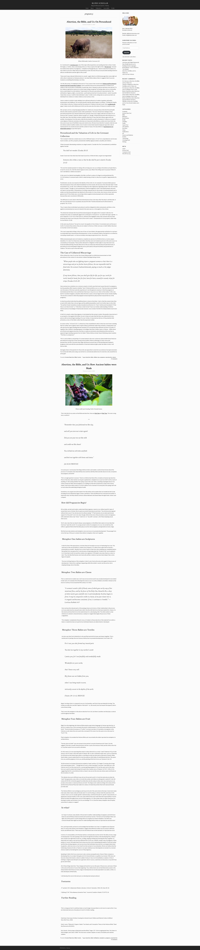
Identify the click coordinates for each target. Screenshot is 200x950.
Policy (123, 130)
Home (87, 8)
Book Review (125, 118)
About (92, 8)
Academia (124, 111)
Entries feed (125, 150)
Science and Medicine (127, 135)
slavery (114, 357)
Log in (123, 148)
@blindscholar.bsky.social (133, 33)
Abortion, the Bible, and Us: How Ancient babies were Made (130, 103)
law (99, 357)
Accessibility (106, 8)
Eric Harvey (125, 81)
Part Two (104, 413)
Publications (98, 8)
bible (92, 357)
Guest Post (125, 125)
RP (123, 133)
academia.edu (111, 104)
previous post (74, 65)
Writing (124, 141)
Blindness (124, 116)
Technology (125, 138)
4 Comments (114, 359)
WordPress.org (126, 153)
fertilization (96, 938)
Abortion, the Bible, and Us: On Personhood (89, 21)
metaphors (102, 938)
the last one (108, 66)
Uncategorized (126, 140)
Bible (76, 357)
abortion (88, 357)
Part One (97, 413)
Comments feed (126, 152)
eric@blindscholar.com (131, 35)
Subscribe (126, 52)
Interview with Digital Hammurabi (130, 62)
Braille (112, 8)
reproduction (109, 357)
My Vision (124, 128)
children (96, 357)
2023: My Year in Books (128, 74)
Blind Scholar (100, 3)
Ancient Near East (69, 357)
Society (79, 357)
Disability (124, 121)
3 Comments (114, 939)
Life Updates (125, 126)
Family (123, 123)
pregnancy (102, 357)
